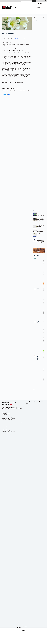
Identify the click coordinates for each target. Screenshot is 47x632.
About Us (18, 626)
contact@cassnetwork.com (7, 419)
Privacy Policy (19, 627)
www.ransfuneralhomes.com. (11, 91)
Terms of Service (24, 626)
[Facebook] (38, 3)
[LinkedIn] (44, 3)
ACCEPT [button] (23, 630)
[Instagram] (40, 3)
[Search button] (44, 17)
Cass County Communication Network (22, 38)
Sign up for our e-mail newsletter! (16, 1)
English (39, 7)
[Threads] (41, 3)
